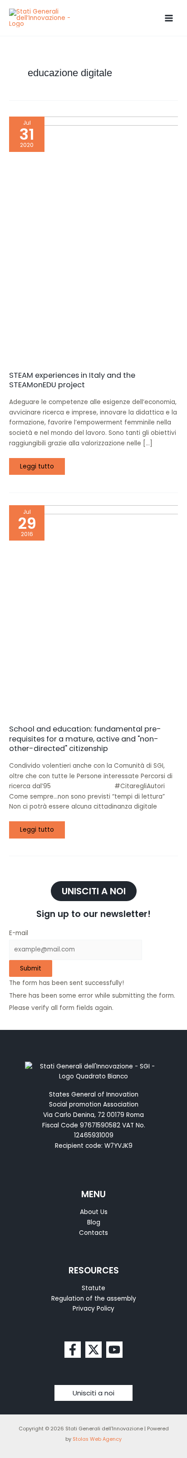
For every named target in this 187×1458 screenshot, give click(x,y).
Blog (93, 1222)
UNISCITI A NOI (94, 891)
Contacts (93, 1233)
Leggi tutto (39, 464)
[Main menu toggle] (169, 18)
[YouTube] (114, 1349)
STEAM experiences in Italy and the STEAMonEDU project (72, 380)
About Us (94, 1212)
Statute (93, 1288)
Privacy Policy (93, 1308)
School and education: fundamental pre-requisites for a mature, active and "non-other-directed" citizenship (85, 739)
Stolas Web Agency (97, 1439)
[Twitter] (93, 1349)
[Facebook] (72, 1349)
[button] (93, 1393)
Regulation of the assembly (93, 1298)
